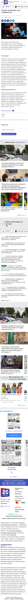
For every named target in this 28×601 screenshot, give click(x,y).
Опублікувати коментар (8, 134)
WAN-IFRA (13, 535)
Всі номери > (14, 476)
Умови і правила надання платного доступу (14, 518)
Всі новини (24, 2)
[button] (2, 2)
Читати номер (14, 435)
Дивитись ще (22, 215)
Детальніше (4, 503)
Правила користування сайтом (14, 516)
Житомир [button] (11, 2)
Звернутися (18, 493)
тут (17, 528)
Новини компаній (19, 509)
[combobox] (21, 142)
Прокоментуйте (7, 111)
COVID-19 (8, 6)
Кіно (3, 114)
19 (9, 18)
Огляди (17, 511)
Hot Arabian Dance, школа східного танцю (12, 394)
